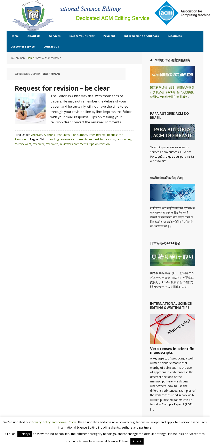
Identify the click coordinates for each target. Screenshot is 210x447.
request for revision (102, 139)
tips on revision (100, 144)
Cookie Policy (66, 422)
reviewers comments (74, 144)
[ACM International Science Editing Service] (33, 15)
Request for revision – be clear (62, 88)
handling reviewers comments (68, 139)
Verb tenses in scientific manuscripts (172, 350)
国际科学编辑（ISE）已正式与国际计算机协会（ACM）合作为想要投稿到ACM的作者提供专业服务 (172, 92)
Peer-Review (97, 135)
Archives (36, 135)
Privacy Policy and (44, 422)
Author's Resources (57, 135)
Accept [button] (137, 441)
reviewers (52, 144)
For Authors (79, 135)
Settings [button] (25, 434)
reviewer (38, 144)
